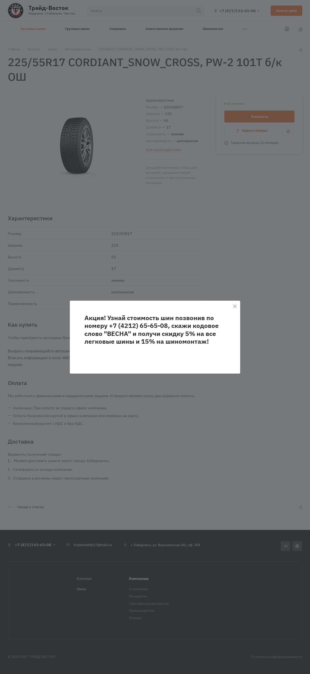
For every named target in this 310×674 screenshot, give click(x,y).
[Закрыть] (234, 306)
